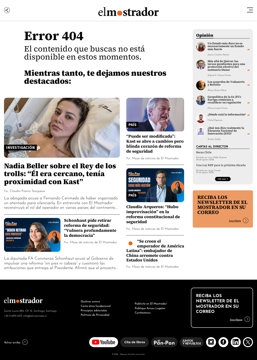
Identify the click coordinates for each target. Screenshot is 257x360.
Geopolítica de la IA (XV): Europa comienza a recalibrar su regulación (224, 100)
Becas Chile (203, 152)
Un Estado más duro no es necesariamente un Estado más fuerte (226, 46)
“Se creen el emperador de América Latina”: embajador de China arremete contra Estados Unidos (155, 250)
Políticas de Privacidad (95, 314)
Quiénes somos (90, 301)
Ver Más (221, 179)
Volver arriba (12, 342)
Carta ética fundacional (96, 306)
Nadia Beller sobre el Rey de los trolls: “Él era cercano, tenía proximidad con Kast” (60, 173)
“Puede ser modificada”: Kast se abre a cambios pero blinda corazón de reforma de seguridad (155, 143)
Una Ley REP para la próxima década (221, 165)
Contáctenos (143, 312)
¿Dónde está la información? (227, 114)
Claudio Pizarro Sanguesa (27, 190)
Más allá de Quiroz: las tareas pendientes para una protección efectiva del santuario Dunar (226, 65)
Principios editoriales (94, 310)
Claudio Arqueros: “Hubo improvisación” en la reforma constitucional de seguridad (153, 214)
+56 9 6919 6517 (13, 315)
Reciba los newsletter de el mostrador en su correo (222, 205)
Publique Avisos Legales (150, 308)
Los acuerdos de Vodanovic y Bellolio (226, 83)
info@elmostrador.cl (35, 315)
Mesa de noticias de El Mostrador (93, 242)
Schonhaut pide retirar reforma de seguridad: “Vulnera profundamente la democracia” (90, 227)
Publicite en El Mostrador (151, 303)
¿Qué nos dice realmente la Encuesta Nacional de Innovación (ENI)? (226, 131)
